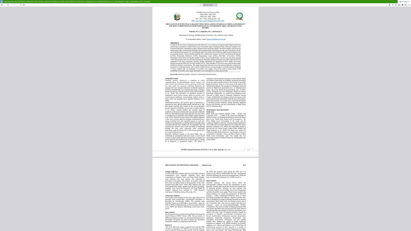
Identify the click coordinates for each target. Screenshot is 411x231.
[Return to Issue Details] (1, 1)
